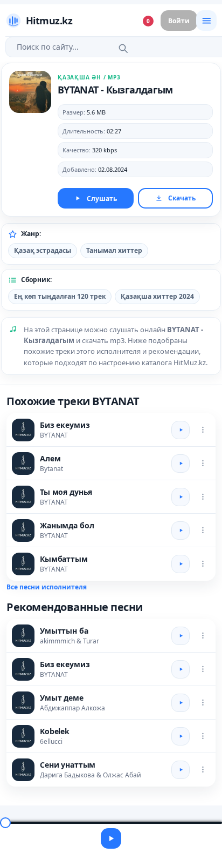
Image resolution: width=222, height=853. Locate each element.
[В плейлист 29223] (202, 530)
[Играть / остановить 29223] (180, 530)
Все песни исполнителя (46, 587)
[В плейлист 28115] (202, 769)
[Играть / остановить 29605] (180, 564)
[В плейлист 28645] (202, 635)
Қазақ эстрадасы (42, 250)
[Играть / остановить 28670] (180, 703)
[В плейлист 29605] (202, 564)
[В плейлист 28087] (202, 430)
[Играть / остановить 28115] (180, 770)
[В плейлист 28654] (202, 736)
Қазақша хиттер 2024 (157, 296)
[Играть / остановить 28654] (180, 736)
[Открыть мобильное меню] (206, 20)
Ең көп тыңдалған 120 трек (60, 296)
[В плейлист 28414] (202, 463)
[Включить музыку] (111, 838)
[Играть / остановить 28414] (180, 463)
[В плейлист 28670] (202, 702)
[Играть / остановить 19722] (180, 497)
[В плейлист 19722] (202, 497)
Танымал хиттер (114, 250)
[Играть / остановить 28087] (180, 430)
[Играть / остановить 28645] (180, 636)
